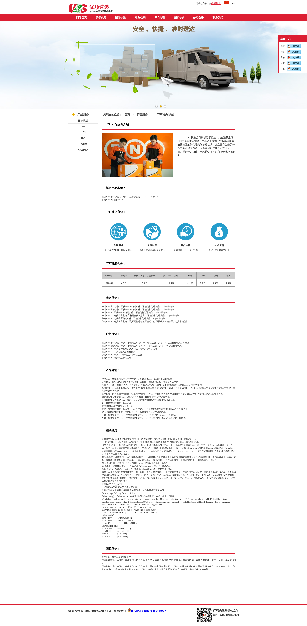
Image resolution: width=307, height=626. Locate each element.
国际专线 (179, 17)
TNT (83, 138)
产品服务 (142, 114)
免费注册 (216, 3)
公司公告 (198, 17)
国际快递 (120, 17)
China (232, 3)
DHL (83, 126)
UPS (83, 132)
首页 (126, 114)
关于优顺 (101, 17)
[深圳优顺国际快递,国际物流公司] (78, 11)
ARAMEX (83, 149)
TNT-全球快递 (166, 114)
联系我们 (218, 17)
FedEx (83, 144)
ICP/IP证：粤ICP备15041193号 (149, 611)
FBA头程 (159, 17)
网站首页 (81, 17)
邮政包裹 (140, 17)
